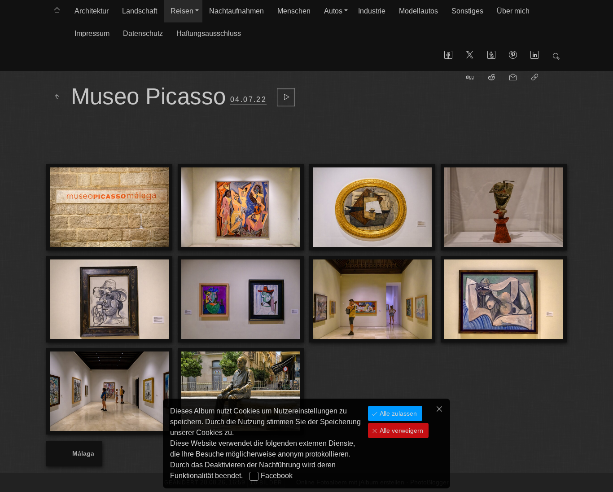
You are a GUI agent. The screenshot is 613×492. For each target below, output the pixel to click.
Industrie (371, 11)
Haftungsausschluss (208, 33)
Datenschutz (143, 33)
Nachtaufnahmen (236, 11)
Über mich (513, 11)
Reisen (182, 11)
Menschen (294, 11)
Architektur (91, 11)
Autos (333, 11)
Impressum (91, 33)
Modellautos (418, 11)
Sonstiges (467, 11)
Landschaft (139, 11)
